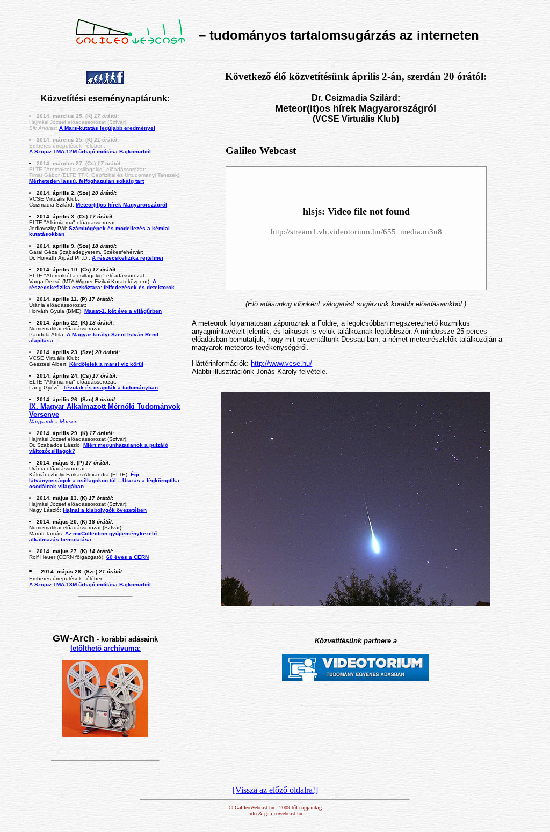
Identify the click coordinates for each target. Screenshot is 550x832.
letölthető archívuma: (105, 648)
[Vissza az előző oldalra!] (275, 789)
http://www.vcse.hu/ (281, 363)
